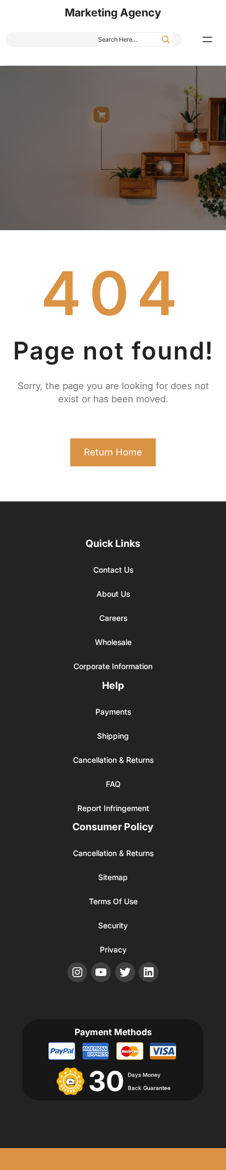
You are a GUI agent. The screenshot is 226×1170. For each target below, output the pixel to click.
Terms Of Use (113, 901)
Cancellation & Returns (113, 759)
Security (113, 925)
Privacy (113, 949)
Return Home (113, 452)
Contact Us (113, 569)
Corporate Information (113, 666)
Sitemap (113, 877)
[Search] (165, 39)
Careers (113, 618)
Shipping (113, 735)
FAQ (113, 784)
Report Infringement (113, 808)
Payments (113, 711)
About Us (113, 593)
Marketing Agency (113, 12)
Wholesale (113, 642)
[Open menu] (207, 39)
